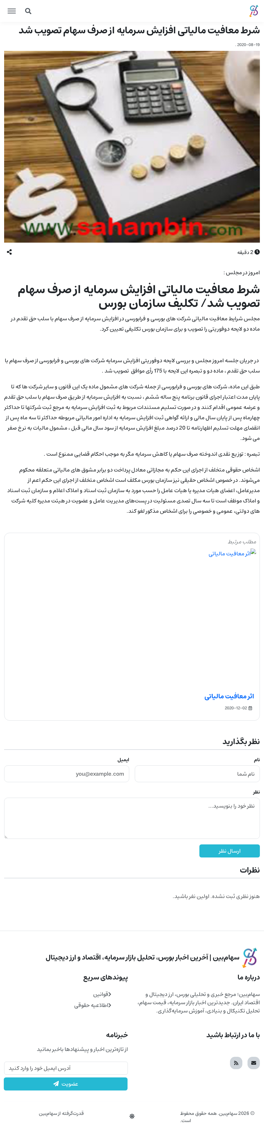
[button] (9, 252)
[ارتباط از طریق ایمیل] (254, 1063)
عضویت (70, 1084)
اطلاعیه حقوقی (91, 1005)
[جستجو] (28, 11)
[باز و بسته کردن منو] (11, 11)
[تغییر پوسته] (132, 1116)
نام (257, 759)
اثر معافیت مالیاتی (229, 696)
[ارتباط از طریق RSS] (236, 1063)
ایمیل (123, 759)
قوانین (100, 994)
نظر (256, 792)
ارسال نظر (230, 851)
